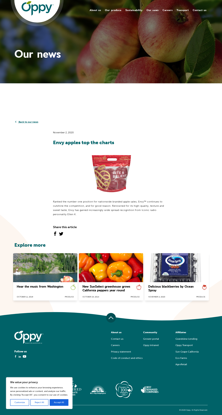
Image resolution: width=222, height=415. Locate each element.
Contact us (199, 10)
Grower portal (151, 338)
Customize (19, 402)
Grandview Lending (186, 338)
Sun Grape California (187, 351)
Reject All (39, 402)
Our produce (113, 10)
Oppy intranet (151, 345)
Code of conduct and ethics (127, 358)
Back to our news (28, 121)
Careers (167, 10)
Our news (152, 10)
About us (95, 10)
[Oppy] (38, 8)
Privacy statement (121, 351)
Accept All (59, 402)
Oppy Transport (184, 345)
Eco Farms (181, 358)
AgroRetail (181, 364)
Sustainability (134, 10)
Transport (183, 10)
